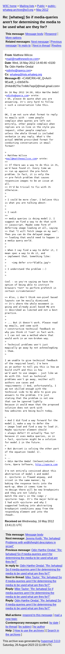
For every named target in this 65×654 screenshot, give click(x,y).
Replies (56, 45)
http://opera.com (46, 464)
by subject (25, 626)
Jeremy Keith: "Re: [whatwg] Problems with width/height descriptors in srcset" (33, 542)
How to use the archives (29, 630)
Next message (40, 41)
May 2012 (42, 9)
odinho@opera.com (18, 70)
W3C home (10, 6)
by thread (11, 626)
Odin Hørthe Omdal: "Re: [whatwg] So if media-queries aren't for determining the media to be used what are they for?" (34, 569)
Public (41, 6)
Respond (51, 33)
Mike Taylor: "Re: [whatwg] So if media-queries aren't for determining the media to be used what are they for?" (34, 581)
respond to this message (38, 615)
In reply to (25, 45)
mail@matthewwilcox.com (22, 58)
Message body (34, 33)
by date (53, 622)
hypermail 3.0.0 (50, 641)
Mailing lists (27, 6)
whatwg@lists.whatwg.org (26, 74)
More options (13, 37)
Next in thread (41, 45)
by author (39, 626)
